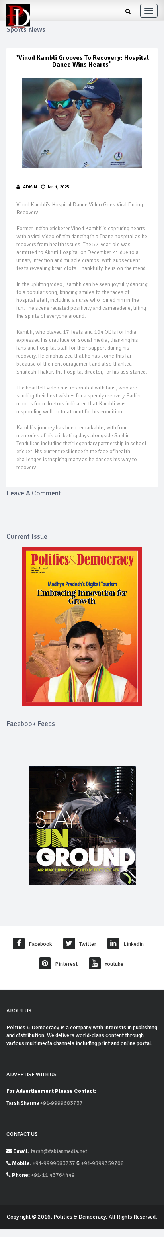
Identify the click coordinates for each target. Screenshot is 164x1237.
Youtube (114, 964)
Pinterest (66, 964)
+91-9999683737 (61, 1103)
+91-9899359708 (102, 1163)
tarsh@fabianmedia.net (59, 1151)
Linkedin (133, 944)
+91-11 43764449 (53, 1175)
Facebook (40, 944)
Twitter (87, 944)
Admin (30, 187)
